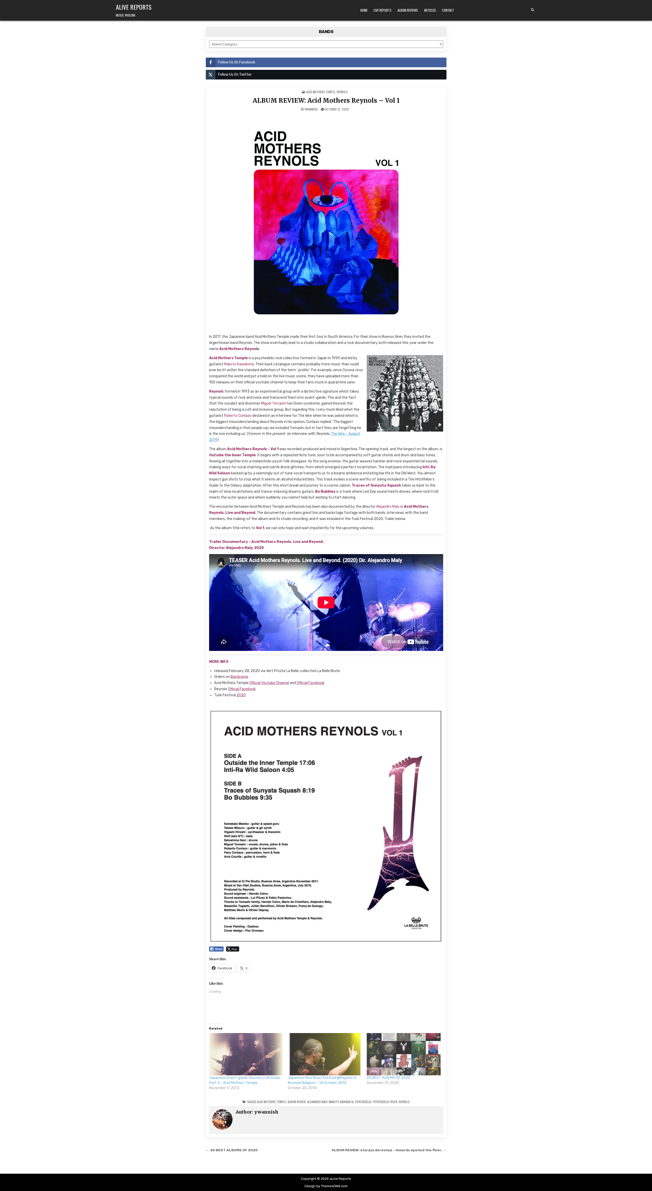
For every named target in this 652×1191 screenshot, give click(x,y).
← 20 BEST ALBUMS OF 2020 (232, 1150)
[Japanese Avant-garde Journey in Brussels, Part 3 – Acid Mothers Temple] (246, 1054)
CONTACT (448, 10)
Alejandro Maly (317, 1102)
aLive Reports (134, 6)
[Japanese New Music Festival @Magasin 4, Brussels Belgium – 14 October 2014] (325, 1054)
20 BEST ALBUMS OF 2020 (388, 1078)
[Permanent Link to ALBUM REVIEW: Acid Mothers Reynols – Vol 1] (326, 223)
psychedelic (363, 1102)
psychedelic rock (385, 1102)
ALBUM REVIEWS (408, 10)
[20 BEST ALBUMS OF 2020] (404, 1054)
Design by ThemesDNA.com (326, 1186)
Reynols (342, 92)
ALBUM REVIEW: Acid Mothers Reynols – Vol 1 (326, 100)
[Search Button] (532, 10)
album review (297, 1102)
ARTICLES (430, 10)
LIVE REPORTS (382, 10)
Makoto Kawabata (341, 1102)
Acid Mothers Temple (320, 92)
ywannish (311, 109)
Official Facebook (310, 683)
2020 (241, 695)
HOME (364, 10)
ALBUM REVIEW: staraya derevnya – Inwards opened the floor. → (389, 1150)
